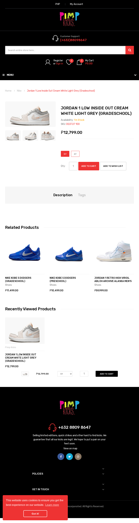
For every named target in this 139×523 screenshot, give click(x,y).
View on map (70, 448)
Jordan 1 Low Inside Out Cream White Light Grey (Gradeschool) (20, 357)
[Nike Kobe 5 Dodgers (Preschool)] (69, 251)
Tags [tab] (82, 195)
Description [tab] (62, 195)
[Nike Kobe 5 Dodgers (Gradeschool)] (25, 251)
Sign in (59, 63)
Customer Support (70, 36)
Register (58, 60)
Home (8, 90)
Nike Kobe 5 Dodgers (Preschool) (63, 280)
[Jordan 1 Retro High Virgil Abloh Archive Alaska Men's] (114, 251)
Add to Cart (88, 166)
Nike (19, 90)
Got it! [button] (35, 513)
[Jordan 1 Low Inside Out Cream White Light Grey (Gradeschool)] (13, 135)
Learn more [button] (52, 504)
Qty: (63, 166)
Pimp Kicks (10, 347)
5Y (65, 154)
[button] (8, 256)
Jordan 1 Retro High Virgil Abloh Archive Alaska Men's (113, 280)
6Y (75, 154)
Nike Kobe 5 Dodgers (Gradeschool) (18, 280)
